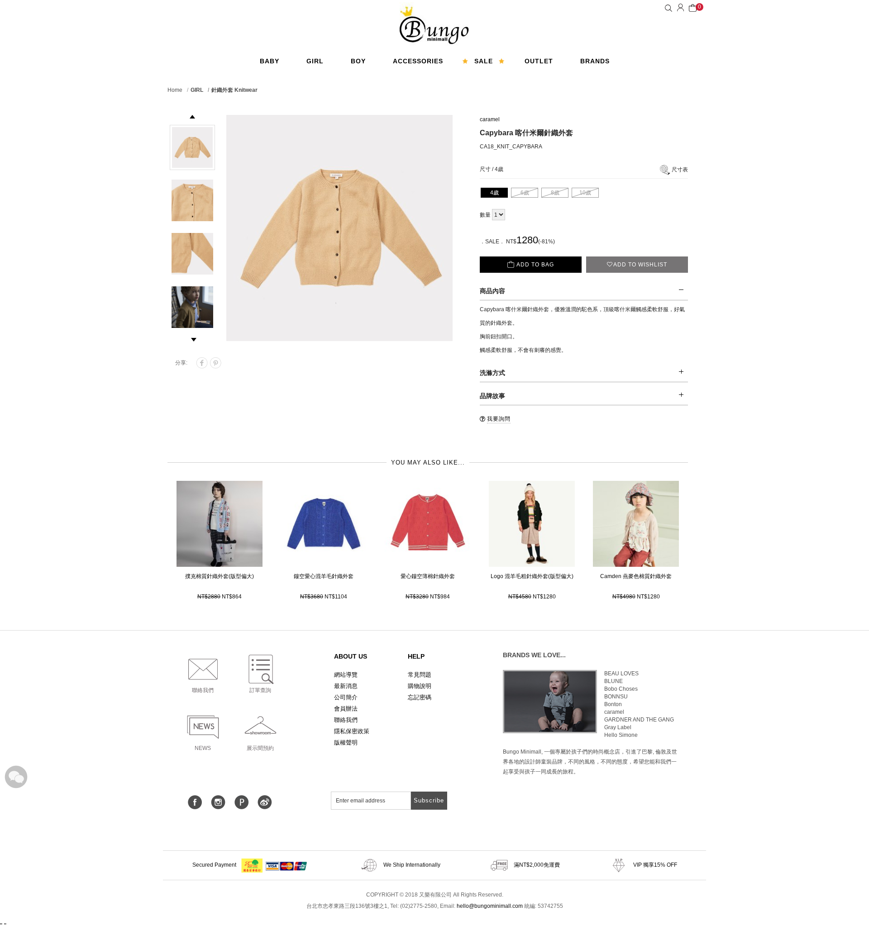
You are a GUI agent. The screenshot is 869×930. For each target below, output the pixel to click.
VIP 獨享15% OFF (654, 865)
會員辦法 (346, 708)
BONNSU (616, 696)
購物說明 (419, 686)
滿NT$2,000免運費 (536, 865)
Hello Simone (621, 735)
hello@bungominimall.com (490, 906)
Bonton (613, 704)
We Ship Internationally (411, 865)
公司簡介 (346, 697)
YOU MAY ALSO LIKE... (428, 462)
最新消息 (346, 686)
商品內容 (492, 290)
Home (174, 90)
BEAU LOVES (621, 673)
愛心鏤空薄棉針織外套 (428, 576)
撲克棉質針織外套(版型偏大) (219, 576)
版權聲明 (346, 742)
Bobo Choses (621, 689)
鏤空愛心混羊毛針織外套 (323, 576)
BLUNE (613, 681)
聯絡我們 (346, 719)
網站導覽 (346, 674)
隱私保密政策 (351, 731)
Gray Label (617, 727)
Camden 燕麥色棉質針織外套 (636, 576)
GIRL (197, 90)
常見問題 (419, 674)
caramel (490, 119)
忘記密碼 (419, 697)
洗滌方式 (492, 372)
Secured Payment (215, 865)
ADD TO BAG (535, 264)
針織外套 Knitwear (234, 90)
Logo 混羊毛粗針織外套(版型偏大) (532, 576)
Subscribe (429, 800)
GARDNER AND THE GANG (639, 719)
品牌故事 (492, 395)
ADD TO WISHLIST (640, 264)
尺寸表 (680, 169)
